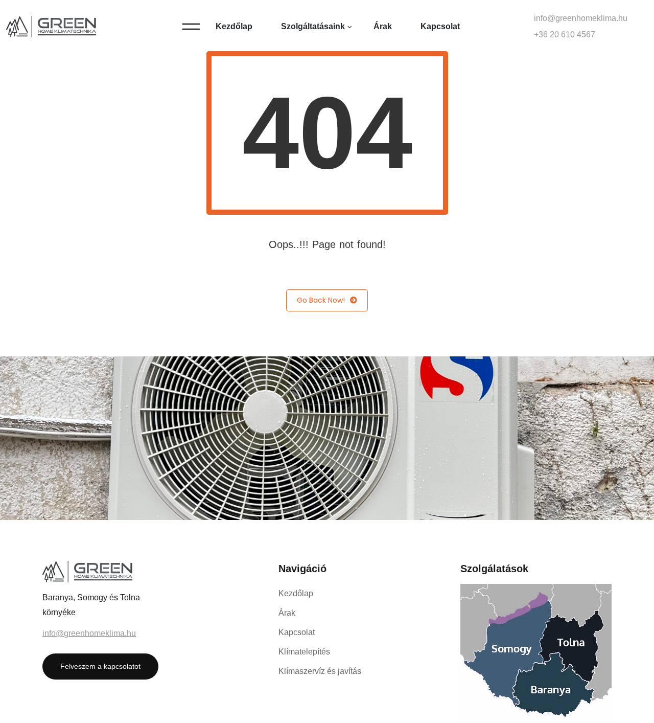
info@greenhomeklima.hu (580, 18)
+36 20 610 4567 (564, 34)
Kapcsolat (440, 26)
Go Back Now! (321, 300)
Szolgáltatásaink (313, 26)
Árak (382, 26)
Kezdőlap (234, 26)
